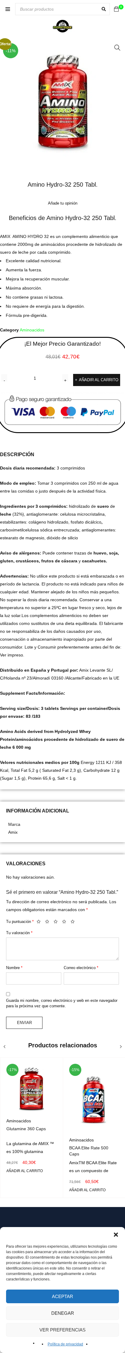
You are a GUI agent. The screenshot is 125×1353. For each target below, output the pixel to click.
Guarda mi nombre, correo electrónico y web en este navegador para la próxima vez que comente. (61, 1003)
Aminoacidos (32, 329)
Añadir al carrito (98, 380)
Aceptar (62, 1296)
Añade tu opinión (62, 203)
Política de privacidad (65, 1344)
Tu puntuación (20, 921)
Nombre (14, 967)
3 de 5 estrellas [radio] (57, 922)
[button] (116, 1235)
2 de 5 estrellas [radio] (48, 922)
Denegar (62, 1313)
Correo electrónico (81, 967)
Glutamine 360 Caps (26, 1128)
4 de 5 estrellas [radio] (65, 922)
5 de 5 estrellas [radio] (74, 922)
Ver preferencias (62, 1329)
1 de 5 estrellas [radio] (40, 922)
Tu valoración (19, 933)
